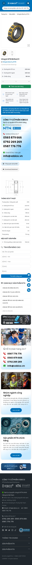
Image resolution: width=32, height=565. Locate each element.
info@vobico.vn (13, 156)
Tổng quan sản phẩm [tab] (11, 164)
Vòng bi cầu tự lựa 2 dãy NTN (11, 292)
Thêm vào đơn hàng (17, 86)
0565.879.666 (21, 519)
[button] (4, 3)
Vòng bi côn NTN (8, 311)
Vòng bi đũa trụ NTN (23, 14)
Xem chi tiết (16, 410)
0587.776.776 (8, 521)
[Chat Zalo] (29, 275)
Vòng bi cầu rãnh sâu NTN (10, 288)
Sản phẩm (12, 14)
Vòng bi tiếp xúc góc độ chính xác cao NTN (13, 302)
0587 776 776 (12, 146)
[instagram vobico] (12, 530)
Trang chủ (4, 14)
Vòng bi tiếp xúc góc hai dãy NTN (12, 307)
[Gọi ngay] (29, 290)
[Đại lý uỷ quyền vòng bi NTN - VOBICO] (16, 485)
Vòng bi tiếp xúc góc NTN (10, 296)
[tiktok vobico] (15, 530)
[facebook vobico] (3, 530)
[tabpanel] (16, 210)
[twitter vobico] (9, 530)
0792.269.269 (8, 519)
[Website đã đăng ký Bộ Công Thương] (24, 530)
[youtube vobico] (6, 530)
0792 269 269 (12, 142)
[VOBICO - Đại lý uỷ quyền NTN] (12, 128)
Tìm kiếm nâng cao (16, 276)
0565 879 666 (12, 137)
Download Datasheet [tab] (11, 169)
